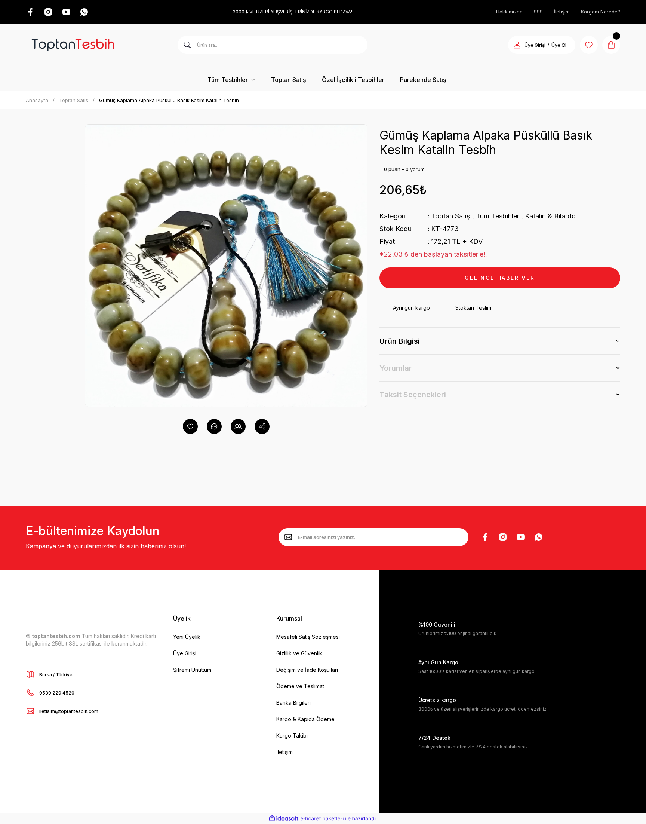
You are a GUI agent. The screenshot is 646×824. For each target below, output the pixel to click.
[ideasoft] (284, 818)
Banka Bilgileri (293, 702)
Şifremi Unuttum (192, 670)
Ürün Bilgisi (399, 341)
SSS (538, 12)
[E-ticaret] (322, 818)
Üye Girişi (535, 45)
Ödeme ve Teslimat (300, 686)
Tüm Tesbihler (497, 216)
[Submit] (288, 537)
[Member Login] (517, 44)
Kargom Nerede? (600, 12)
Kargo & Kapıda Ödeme (305, 719)
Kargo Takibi (292, 735)
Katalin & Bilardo (550, 216)
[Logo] (73, 45)
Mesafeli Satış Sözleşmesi (308, 637)
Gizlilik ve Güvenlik (299, 653)
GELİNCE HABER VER (500, 278)
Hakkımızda (509, 12)
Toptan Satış (450, 216)
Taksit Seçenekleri (412, 394)
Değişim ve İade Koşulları (307, 670)
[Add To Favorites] (190, 426)
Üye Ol (558, 45)
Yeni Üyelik (186, 637)
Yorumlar (395, 368)
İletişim (562, 12)
